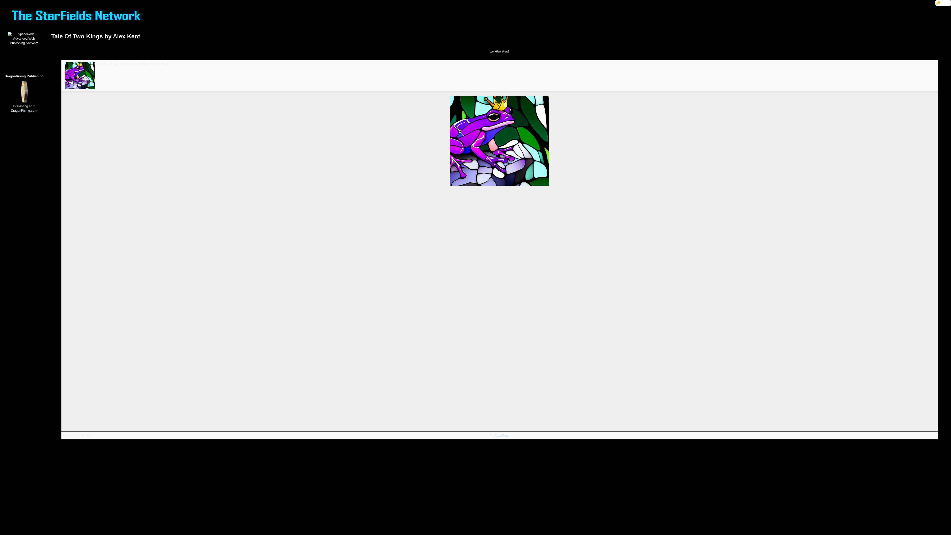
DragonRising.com (24, 110)
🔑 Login (943, 3)
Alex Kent (502, 51)
